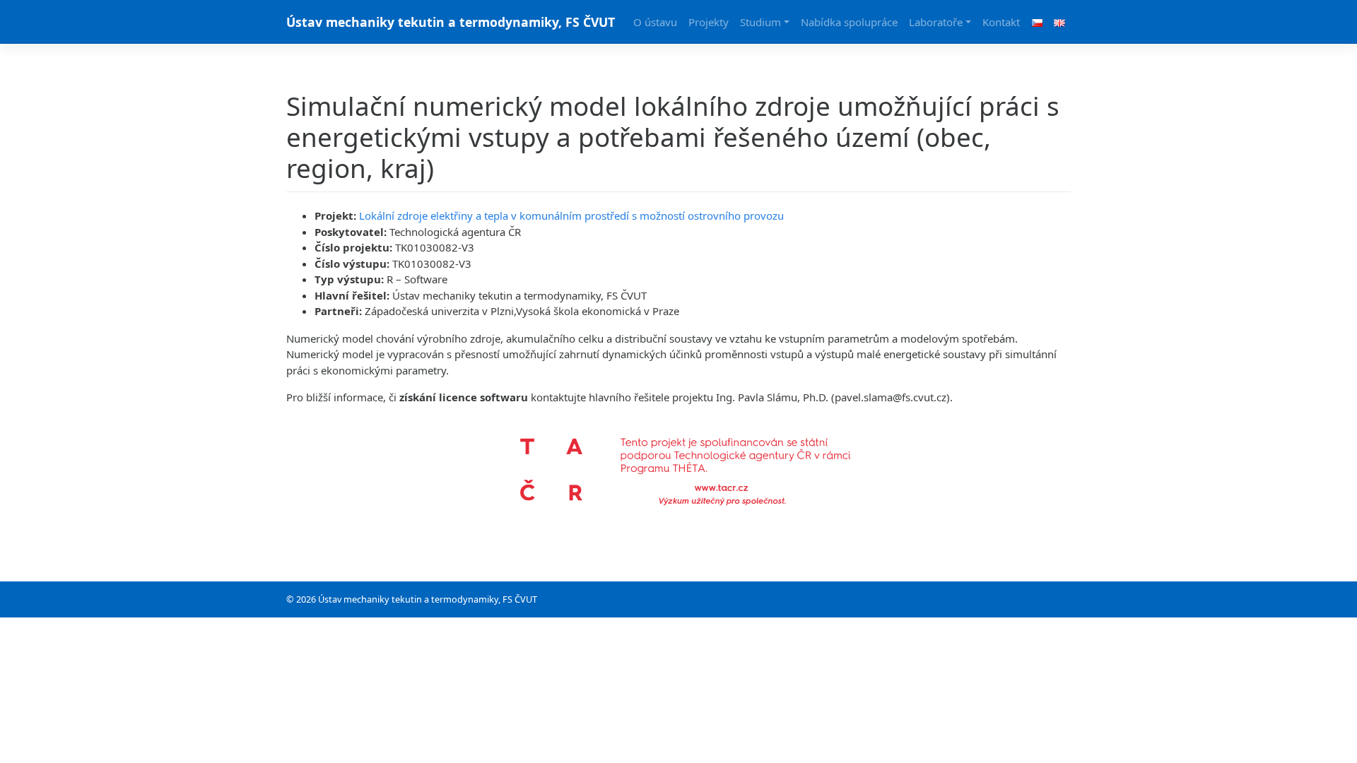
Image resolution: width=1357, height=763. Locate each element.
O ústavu (655, 22)
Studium (760, 22)
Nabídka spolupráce (849, 22)
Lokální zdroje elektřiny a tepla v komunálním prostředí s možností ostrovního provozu (571, 215)
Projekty (708, 22)
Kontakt (1001, 22)
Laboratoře (936, 22)
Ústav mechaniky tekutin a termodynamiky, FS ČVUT (450, 21)
